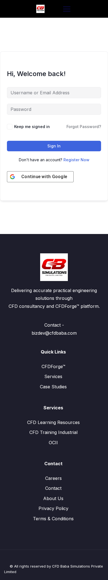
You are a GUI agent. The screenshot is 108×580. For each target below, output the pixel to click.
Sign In (54, 146)
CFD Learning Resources (53, 422)
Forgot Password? (83, 126)
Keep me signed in (32, 126)
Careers (53, 478)
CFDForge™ (53, 366)
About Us (53, 498)
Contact (53, 488)
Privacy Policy (53, 508)
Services (53, 376)
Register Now (76, 159)
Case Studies (53, 386)
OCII (53, 442)
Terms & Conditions (53, 518)
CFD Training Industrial (53, 432)
